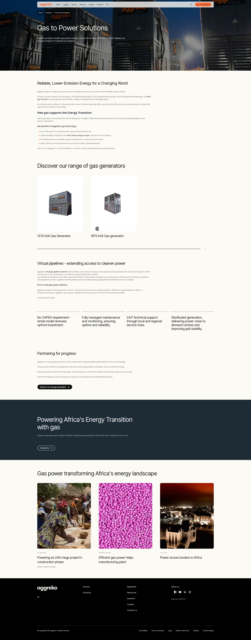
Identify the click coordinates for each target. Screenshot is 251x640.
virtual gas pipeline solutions (56, 272)
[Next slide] (212, 249)
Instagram (189, 592)
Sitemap (196, 631)
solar (68, 135)
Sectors (86, 587)
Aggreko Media (179, 592)
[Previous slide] (205, 249)
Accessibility (143, 631)
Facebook (175, 592)
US (191, 5)
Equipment (131, 587)
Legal (170, 631)
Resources (131, 592)
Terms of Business (157, 631)
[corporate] (46, 4)
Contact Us (132, 610)
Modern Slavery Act (182, 631)
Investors (131, 598)
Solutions (49, 13)
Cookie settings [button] (208, 631)
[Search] (107, 4)
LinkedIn (184, 592)
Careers (130, 604)
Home (41, 13)
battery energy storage (80, 135)
